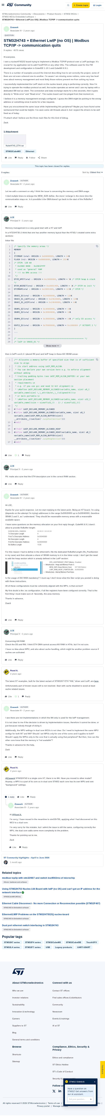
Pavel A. (14, 670)
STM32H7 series (12, 942)
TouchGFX (91, 942)
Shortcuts (16, 1054)
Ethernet (30, 151)
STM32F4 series (33, 942)
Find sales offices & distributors (67, 998)
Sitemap (16, 1061)
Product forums (54, 14)
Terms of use (54, 1103)
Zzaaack (14, 27)
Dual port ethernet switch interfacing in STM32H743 (30, 925)
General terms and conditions (26, 1040)
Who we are (17, 991)
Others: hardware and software (15, 882)
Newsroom (57, 1012)
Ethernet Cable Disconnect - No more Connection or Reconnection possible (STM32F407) (51, 903)
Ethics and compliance (62, 1057)
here (96, 681)
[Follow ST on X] (54, 1091)
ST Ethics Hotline (60, 1064)
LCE (12, 217)
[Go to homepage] (20, 974)
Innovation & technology (23, 1012)
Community (57, 1005)
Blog (14, 1033)
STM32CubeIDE (73, 942)
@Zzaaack (10, 778)
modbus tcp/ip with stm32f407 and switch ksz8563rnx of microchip (38, 878)
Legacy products (63, 947)
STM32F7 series (33, 947)
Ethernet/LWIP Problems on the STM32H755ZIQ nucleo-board (35, 914)
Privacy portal (43, 1106)
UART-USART (83, 947)
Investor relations (20, 998)
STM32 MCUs (70, 14)
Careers (16, 1019)
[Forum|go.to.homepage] (19, 5)
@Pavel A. (17, 814)
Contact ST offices (61, 991)
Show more (51, 346)
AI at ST (56, 1026)
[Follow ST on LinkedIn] (59, 1091)
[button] (3, 6)
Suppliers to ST (19, 1026)
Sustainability (18, 1005)
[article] (52, 194)
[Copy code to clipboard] (97, 246)
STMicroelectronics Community (16, 14)
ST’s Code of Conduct (62, 1071)
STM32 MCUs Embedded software (18, 17)
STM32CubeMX (13, 151)
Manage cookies (60, 1106)
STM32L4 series (12, 947)
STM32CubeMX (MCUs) (12, 896)
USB (48, 947)
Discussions (38, 14)
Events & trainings (60, 1019)
